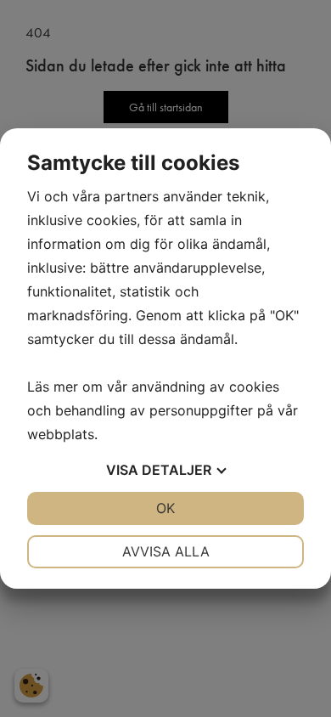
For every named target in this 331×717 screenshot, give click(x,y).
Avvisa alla (166, 551)
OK (165, 508)
